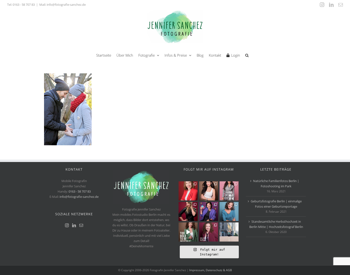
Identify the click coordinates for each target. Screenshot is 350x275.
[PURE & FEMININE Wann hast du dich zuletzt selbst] (208, 190)
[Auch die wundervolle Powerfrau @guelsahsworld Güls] (229, 190)
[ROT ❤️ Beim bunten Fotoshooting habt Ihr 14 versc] (188, 211)
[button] (247, 55)
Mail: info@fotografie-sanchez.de (62, 4)
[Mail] (81, 225)
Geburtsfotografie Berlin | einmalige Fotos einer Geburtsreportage (276, 204)
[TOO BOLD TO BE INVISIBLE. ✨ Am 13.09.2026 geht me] (208, 232)
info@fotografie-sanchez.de (79, 196)
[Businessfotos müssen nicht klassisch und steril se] (208, 211)
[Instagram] (67, 225)
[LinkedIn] (74, 225)
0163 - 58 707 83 (24, 4)
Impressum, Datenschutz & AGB (210, 270)
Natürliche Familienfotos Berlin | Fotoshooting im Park (276, 183)
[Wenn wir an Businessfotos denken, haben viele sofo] (229, 232)
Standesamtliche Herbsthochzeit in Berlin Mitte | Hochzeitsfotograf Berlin (276, 224)
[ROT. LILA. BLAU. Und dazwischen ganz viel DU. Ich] (188, 190)
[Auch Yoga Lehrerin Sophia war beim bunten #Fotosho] (229, 211)
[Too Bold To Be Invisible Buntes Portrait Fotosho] (188, 232)
